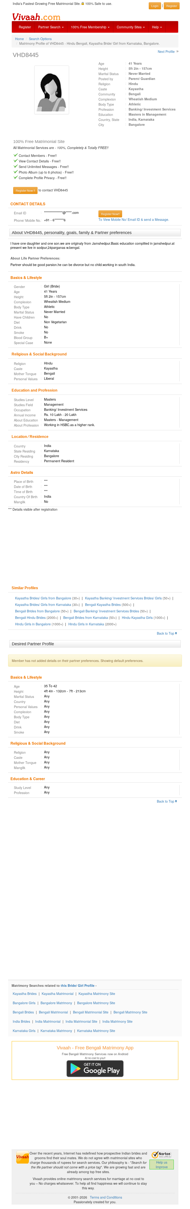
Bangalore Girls (24, 1002)
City (101, 124)
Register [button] (171, 6)
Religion (104, 84)
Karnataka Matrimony (56, 1030)
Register (25, 27)
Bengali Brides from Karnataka (85, 617)
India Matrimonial (47, 1021)
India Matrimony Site (117, 1021)
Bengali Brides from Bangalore (37, 611)
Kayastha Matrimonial (57, 993)
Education (105, 114)
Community (106, 94)
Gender (19, 286)
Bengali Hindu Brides (30, 617)
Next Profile (166, 51)
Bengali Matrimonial (53, 1012)
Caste (102, 89)
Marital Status (108, 73)
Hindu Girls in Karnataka (86, 624)
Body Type (106, 104)
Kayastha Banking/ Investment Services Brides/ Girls (123, 598)
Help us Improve (162, 1164)
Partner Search (49, 27)
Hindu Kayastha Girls (137, 617)
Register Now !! (25, 190)
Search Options (40, 38)
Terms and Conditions (106, 1197)
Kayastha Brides (25, 993)
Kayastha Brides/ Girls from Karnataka (43, 604)
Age (101, 63)
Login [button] (154, 6)
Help (156, 27)
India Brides (21, 1021)
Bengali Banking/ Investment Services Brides (106, 611)
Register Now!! (110, 214)
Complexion (107, 99)
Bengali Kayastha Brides (103, 604)
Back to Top (166, 633)
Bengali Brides (23, 1012)
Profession (106, 109)
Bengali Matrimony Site (130, 1012)
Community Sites (129, 27)
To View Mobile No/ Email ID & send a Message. (133, 219)
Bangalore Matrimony (56, 1002)
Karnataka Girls (24, 1030)
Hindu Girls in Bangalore (33, 624)
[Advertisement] (95, 549)
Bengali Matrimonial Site (90, 1012)
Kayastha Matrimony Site (97, 993)
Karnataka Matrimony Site (96, 1030)
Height (103, 68)
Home (19, 38)
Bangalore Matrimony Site (96, 1002)
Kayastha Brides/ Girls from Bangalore (43, 598)
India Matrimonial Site (81, 1021)
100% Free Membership (89, 27)
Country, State (108, 119)
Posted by (105, 78)
